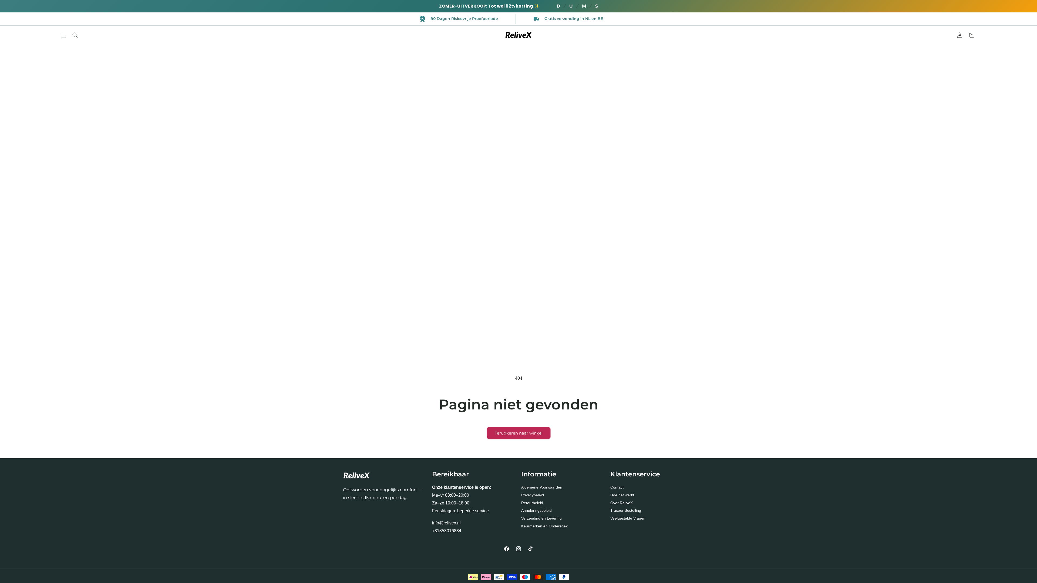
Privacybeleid (532, 495)
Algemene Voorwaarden (541, 487)
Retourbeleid (532, 503)
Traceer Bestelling (625, 510)
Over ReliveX (621, 503)
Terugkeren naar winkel (519, 433)
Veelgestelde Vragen (627, 518)
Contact (617, 487)
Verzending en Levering (541, 518)
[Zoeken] (75, 35)
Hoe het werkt (622, 495)
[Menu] (63, 35)
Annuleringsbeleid (536, 510)
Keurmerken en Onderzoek (544, 526)
